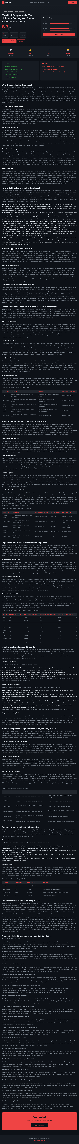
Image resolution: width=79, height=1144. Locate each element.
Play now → (73, 2)
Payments (43, 2)
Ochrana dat (37, 1140)
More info (20, 41)
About (31, 2)
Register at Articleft (8, 41)
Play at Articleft (59, 34)
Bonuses (36, 2)
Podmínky (43, 1140)
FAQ (48, 2)
